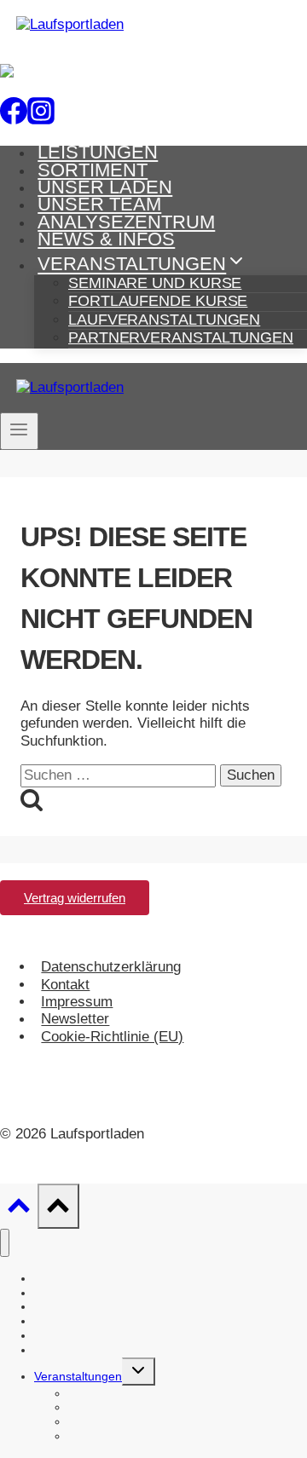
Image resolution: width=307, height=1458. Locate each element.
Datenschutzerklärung (111, 967)
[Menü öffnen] (19, 431)
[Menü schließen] (4, 1243)
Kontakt (65, 985)
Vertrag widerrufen (74, 897)
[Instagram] (41, 115)
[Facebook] (13, 115)
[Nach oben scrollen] (19, 1210)
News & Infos (106, 239)
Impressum (77, 1002)
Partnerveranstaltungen (180, 337)
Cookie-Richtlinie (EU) (112, 1037)
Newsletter (75, 1019)
